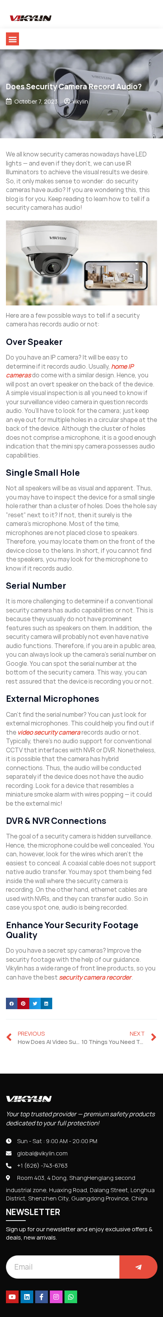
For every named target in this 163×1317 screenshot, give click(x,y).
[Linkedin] (27, 1297)
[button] (12, 38)
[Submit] (138, 1267)
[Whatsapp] (70, 1297)
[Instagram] (56, 1297)
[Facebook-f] (41, 1297)
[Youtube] (12, 1297)
